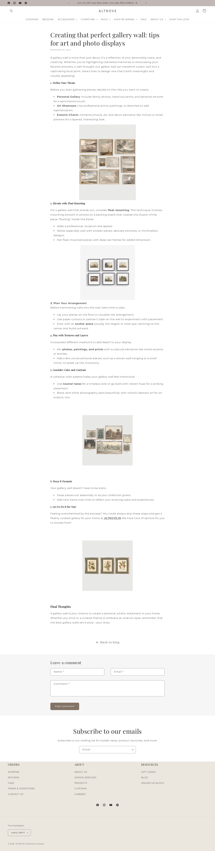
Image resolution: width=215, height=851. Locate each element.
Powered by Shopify (34, 844)
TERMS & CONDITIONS (21, 788)
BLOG (144, 777)
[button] (11, 10)
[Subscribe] (132, 749)
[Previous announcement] (68, 3)
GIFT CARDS (148, 772)
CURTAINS (80, 788)
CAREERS (80, 794)
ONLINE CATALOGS (152, 783)
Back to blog (109, 642)
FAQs (11, 783)
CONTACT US (15, 794)
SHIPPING (14, 772)
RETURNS (13, 777)
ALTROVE (20, 844)
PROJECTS (80, 783)
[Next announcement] (146, 3)
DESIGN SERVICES (85, 777)
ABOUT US (80, 772)
